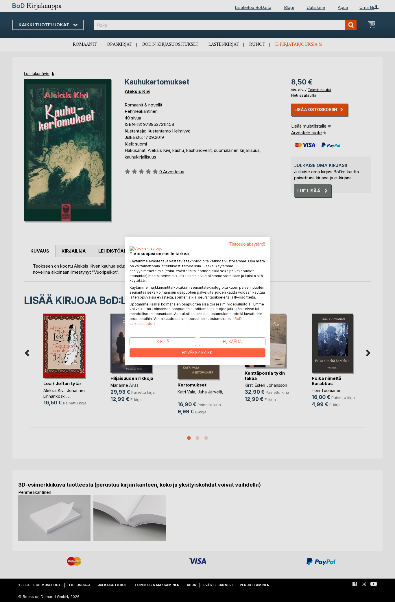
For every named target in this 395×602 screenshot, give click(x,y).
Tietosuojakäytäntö (247, 244)
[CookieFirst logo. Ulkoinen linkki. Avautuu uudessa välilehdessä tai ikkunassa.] (146, 249)
